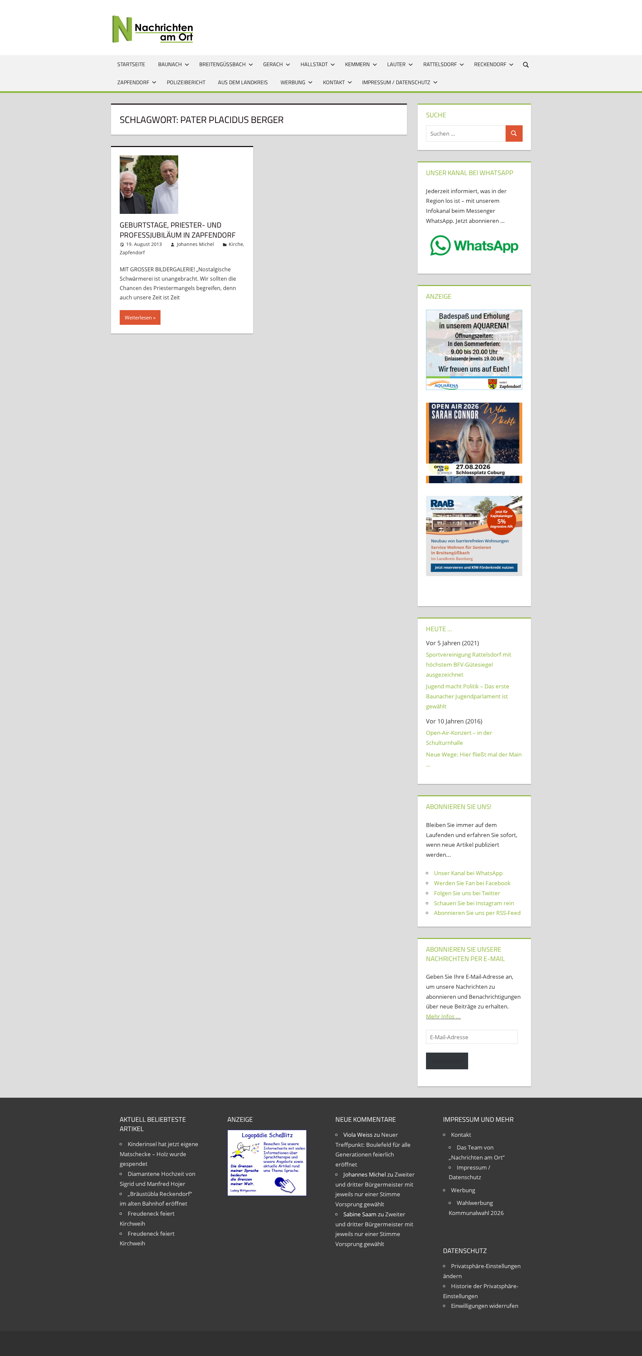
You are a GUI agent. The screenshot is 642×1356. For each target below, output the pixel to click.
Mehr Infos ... (443, 1016)
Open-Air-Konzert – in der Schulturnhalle (459, 738)
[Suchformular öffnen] (526, 64)
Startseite (131, 64)
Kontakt (334, 82)
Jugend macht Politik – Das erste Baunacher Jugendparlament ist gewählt (467, 696)
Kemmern (357, 64)
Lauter (396, 64)
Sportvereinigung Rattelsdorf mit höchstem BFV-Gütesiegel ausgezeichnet (468, 664)
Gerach (273, 64)
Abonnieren (447, 1061)
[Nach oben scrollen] (631, 1345)
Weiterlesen (138, 317)
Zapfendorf (133, 82)
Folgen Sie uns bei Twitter (467, 893)
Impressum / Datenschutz (396, 82)
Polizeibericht (186, 82)
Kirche (236, 244)
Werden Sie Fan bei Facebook (472, 883)
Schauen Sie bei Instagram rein (474, 903)
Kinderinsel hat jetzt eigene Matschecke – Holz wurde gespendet (159, 1154)
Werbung (293, 82)
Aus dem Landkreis (243, 82)
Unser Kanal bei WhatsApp (468, 873)
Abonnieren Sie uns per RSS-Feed (477, 913)
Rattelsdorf (440, 64)
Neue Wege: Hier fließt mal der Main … (474, 759)
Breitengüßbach (222, 64)
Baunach (170, 64)
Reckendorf (490, 64)
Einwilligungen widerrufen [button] (484, 1306)
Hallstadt (314, 64)
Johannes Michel (195, 244)
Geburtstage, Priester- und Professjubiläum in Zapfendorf (178, 230)
